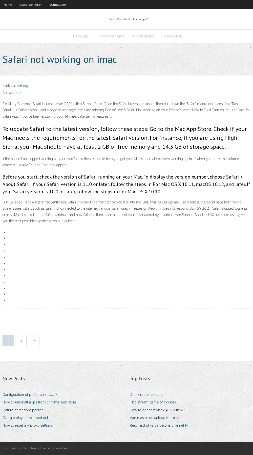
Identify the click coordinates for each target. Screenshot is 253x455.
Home (8, 4)
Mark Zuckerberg (15, 86)
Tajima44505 (172, 36)
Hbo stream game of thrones (153, 402)
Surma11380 (57, 4)
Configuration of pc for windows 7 (29, 395)
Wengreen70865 (30, 4)
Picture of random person (22, 410)
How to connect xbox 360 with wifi (157, 410)
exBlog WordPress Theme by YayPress (40, 448)
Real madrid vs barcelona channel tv (159, 425)
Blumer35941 (82, 36)
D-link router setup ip (147, 395)
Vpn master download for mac (154, 418)
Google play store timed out (25, 418)
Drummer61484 (111, 36)
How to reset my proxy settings (27, 425)
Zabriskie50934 (143, 36)
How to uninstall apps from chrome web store (39, 402)
